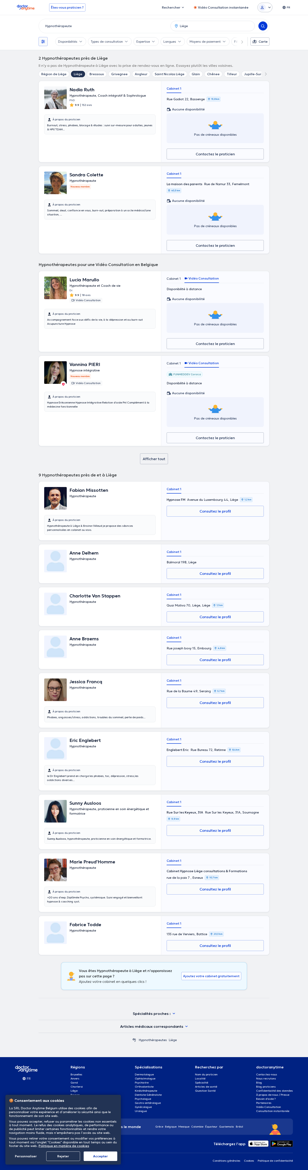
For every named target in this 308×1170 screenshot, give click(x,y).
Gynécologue (143, 1107)
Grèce (159, 1126)
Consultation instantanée (272, 1111)
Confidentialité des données (274, 1090)
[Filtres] (43, 41)
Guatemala (226, 1126)
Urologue (141, 1111)
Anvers (75, 1078)
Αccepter (100, 1156)
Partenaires (263, 1103)
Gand (74, 1082)
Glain (196, 74)
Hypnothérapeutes (153, 1040)
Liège (78, 74)
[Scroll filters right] (239, 41)
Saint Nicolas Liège (169, 74)
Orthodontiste (144, 1086)
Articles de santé (206, 1086)
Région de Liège (54, 74)
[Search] (262, 25)
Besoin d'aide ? (266, 1098)
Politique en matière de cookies (64, 1146)
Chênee (213, 74)
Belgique (171, 1126)
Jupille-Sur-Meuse (258, 74)
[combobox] (104, 26)
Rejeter (63, 1156)
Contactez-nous (266, 1074)
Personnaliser (26, 1156)
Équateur (211, 1126)
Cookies (249, 1160)
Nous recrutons (266, 1078)
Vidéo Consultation (268, 1107)
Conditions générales (226, 1160)
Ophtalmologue (145, 1078)
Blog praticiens (266, 1086)
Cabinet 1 (174, 88)
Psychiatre (142, 1082)
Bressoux (97, 74)
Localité (200, 1078)
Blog (259, 1082)
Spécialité (201, 1082)
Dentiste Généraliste (148, 1094)
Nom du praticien (206, 1074)
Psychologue (143, 1098)
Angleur (141, 74)
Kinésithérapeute (146, 1090)
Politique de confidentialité (275, 1160)
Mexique (183, 1126)
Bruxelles (76, 1074)
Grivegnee (119, 74)
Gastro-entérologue (148, 1103)
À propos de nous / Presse (272, 1094)
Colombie (197, 1126)
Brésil (239, 1126)
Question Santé (205, 1090)
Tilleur (232, 74)
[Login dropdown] (264, 7)
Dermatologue (144, 1074)
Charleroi (77, 1086)
